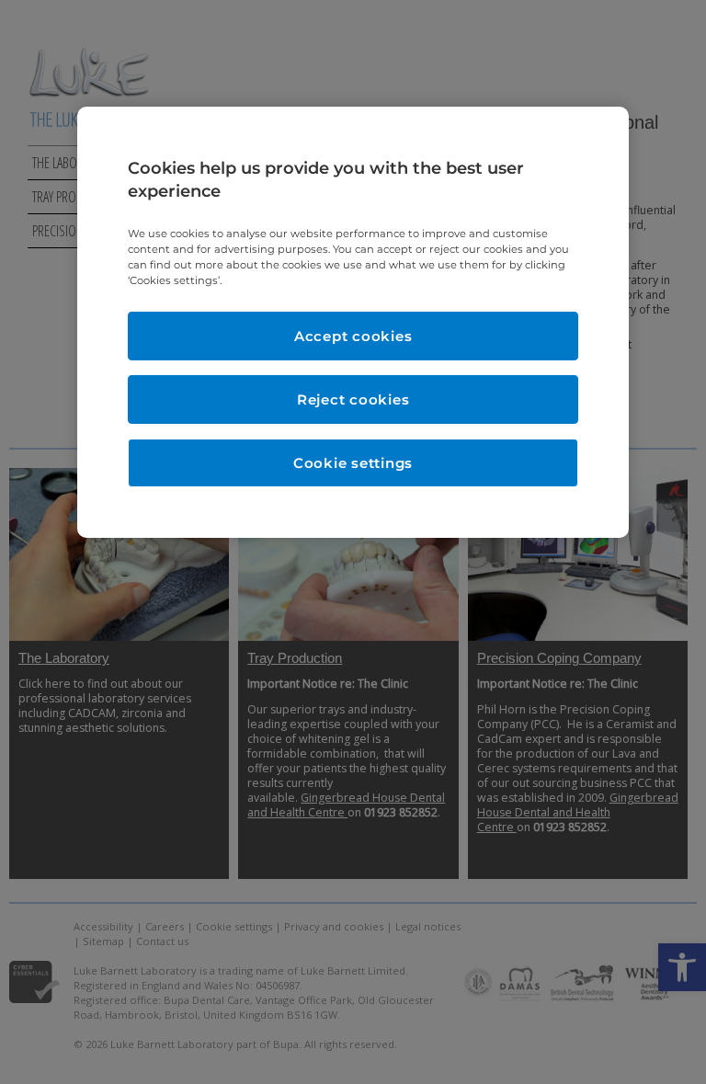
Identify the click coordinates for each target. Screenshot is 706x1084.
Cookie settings (353, 463)
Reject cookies (353, 399)
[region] (353, 323)
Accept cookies (353, 336)
